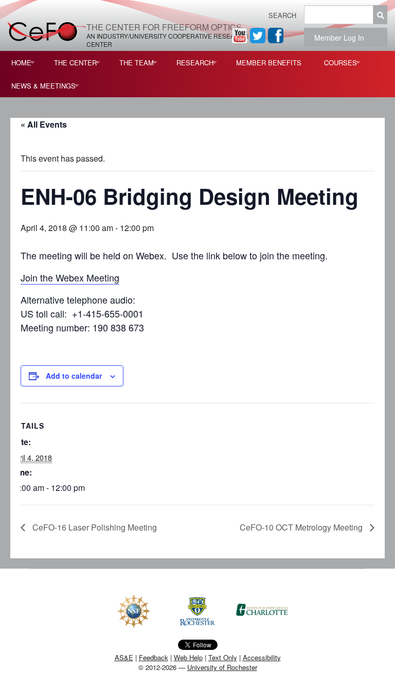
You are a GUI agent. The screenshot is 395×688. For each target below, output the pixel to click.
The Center (75, 62)
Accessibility (262, 657)
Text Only (222, 657)
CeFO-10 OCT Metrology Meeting (302, 527)
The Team (136, 62)
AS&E (124, 657)
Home (21, 62)
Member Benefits (268, 62)
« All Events (44, 124)
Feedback (153, 657)
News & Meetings (43, 86)
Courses (340, 62)
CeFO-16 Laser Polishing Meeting (93, 527)
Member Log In (342, 37)
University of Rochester (222, 667)
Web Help (188, 657)
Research (194, 62)
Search (282, 15)
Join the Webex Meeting (70, 277)
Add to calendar (74, 376)
